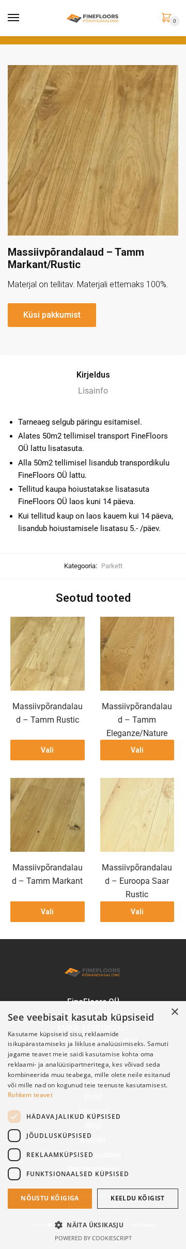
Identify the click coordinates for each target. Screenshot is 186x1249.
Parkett (111, 566)
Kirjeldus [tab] (93, 375)
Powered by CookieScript (93, 1238)
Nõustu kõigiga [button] (50, 1198)
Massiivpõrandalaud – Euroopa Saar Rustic (137, 881)
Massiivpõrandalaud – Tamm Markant (47, 874)
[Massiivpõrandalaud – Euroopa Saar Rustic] (137, 815)
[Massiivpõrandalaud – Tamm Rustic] (47, 654)
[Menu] (14, 18)
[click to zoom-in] (93, 150)
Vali (47, 750)
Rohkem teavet (30, 1094)
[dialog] (93, 1125)
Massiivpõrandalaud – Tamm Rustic (47, 713)
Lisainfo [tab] (93, 391)
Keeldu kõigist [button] (138, 1198)
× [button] (174, 1012)
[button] (93, 1225)
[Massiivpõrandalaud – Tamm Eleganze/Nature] (137, 654)
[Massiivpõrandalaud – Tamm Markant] (47, 815)
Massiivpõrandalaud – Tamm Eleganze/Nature (137, 719)
